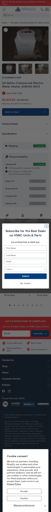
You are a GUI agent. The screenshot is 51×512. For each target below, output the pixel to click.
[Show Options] (45, 269)
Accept (24, 491)
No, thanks (25, 283)
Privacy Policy (14, 484)
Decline (24, 498)
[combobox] (25, 269)
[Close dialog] (46, 226)
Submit (25, 276)
